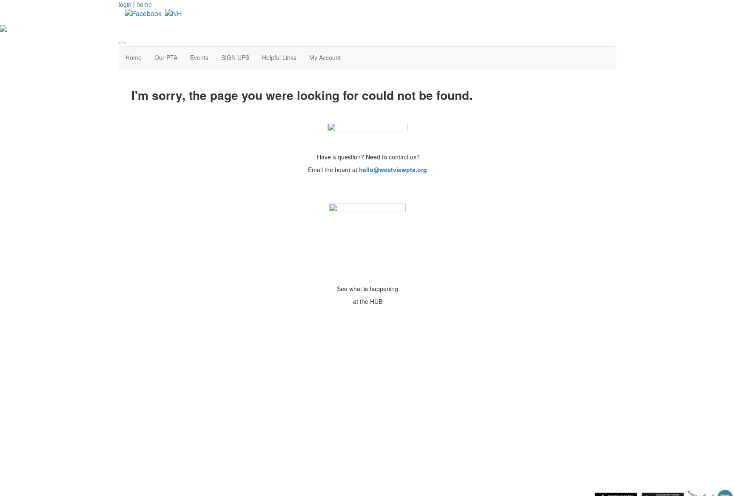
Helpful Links (279, 57)
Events (199, 57)
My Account (325, 57)
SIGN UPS (235, 57)
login (125, 4)
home (144, 4)
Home (133, 57)
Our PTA (165, 57)
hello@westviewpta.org (393, 169)
